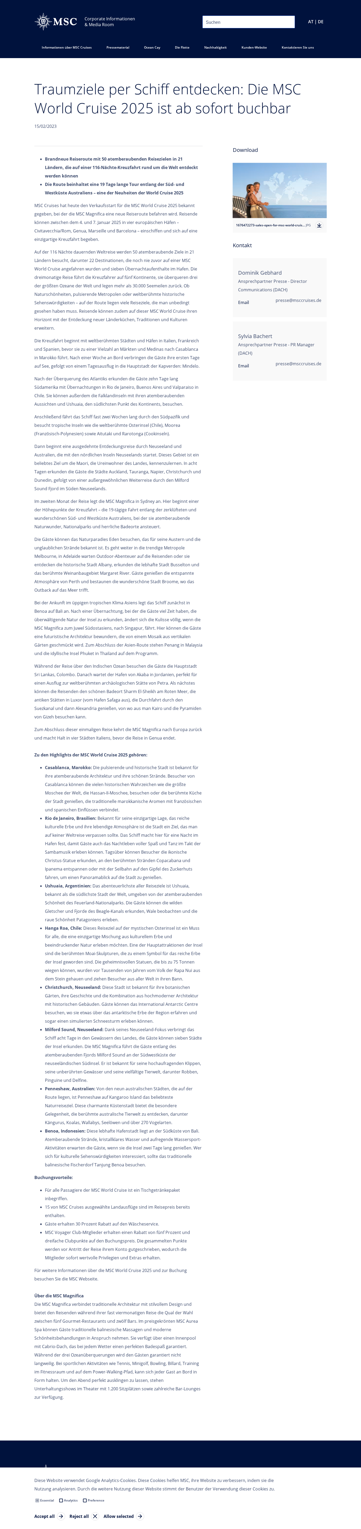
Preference (96, 1500)
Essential (47, 1500)
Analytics (71, 1500)
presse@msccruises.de (298, 300)
